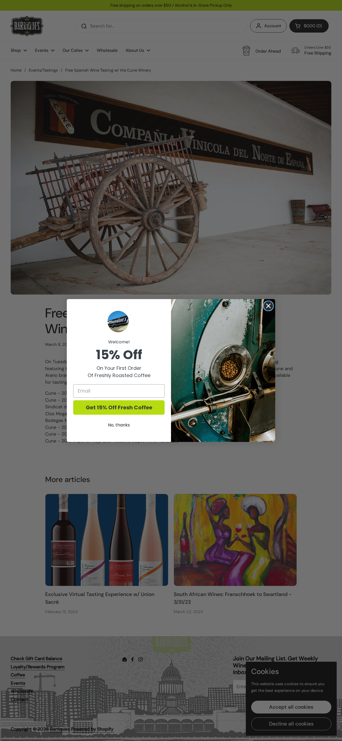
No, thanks (119, 425)
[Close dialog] (268, 306)
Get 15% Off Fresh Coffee (119, 407)
